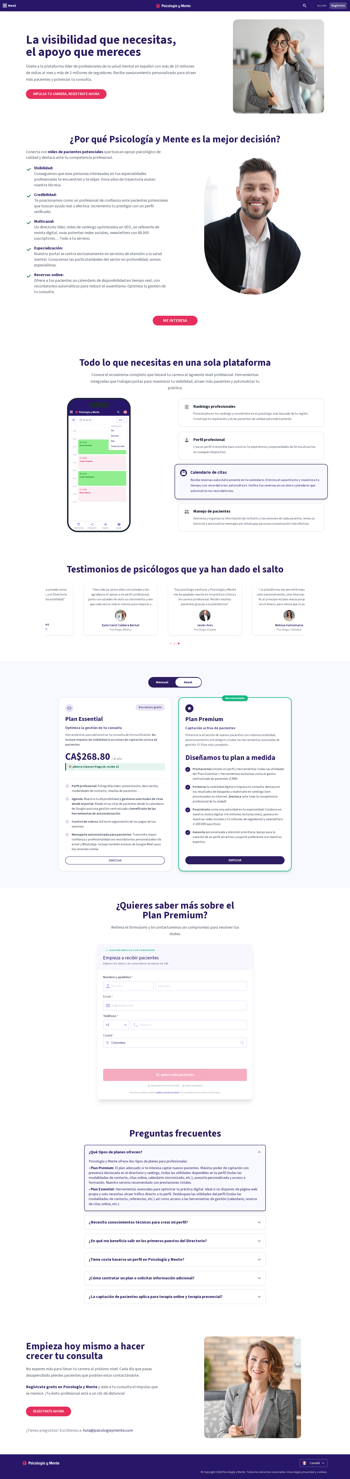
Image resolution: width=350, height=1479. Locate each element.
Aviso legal (293, 1472)
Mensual (162, 682)
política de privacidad (167, 1092)
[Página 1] (171, 643)
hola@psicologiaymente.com (108, 1430)
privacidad (308, 1472)
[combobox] (175, 1043)
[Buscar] (305, 6)
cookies (322, 1472)
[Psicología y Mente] (173, 6)
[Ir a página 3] (179, 643)
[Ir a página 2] (175, 643)
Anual (188, 682)
